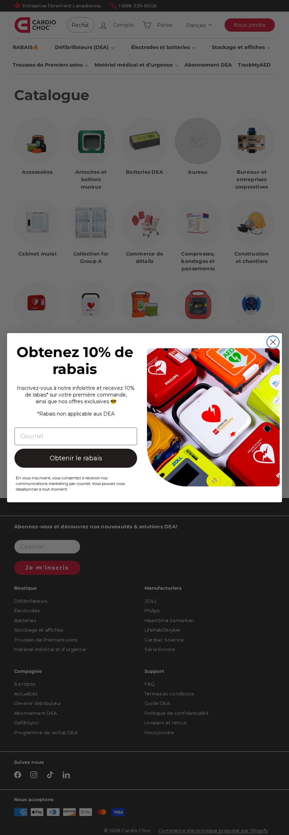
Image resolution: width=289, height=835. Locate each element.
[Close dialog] (273, 342)
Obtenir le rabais (76, 458)
